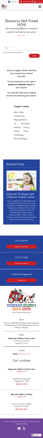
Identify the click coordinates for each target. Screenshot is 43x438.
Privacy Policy (19, 424)
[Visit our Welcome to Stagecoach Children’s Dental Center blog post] (21, 191)
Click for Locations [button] (21, 247)
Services (17, 138)
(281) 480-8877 (21, 409)
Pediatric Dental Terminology (18, 131)
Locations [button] (13, 2)
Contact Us (21, 280)
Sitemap (24, 138)
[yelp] (24, 429)
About (16, 112)
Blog (21, 112)
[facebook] (19, 429)
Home (22, 116)
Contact (17, 116)
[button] (40, 6)
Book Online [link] (27, 2)
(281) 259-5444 (21, 384)
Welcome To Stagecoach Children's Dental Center (21, 195)
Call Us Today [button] (37, 1)
